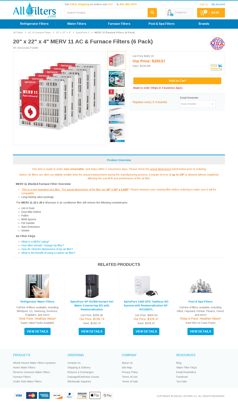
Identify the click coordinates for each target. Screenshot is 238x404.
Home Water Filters (24, 367)
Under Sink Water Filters (27, 381)
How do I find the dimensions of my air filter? (47, 249)
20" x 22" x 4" (63, 32)
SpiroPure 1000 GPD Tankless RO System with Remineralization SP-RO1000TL (146, 305)
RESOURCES (185, 355)
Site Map (127, 367)
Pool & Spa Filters (201, 301)
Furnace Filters (22, 376)
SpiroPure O (83, 32)
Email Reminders (186, 372)
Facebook (182, 376)
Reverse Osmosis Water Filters (31, 372)
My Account (218, 4)
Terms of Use (130, 376)
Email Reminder (189, 97)
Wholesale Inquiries (79, 381)
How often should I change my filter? (42, 245)
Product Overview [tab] (119, 160)
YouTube (181, 381)
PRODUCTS (21, 355)
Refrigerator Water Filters (37, 301)
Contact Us (74, 362)
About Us (127, 362)
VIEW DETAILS (37, 331)
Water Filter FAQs (186, 367)
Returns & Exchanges (80, 372)
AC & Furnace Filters (39, 32)
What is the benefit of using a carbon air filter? (48, 252)
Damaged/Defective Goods (83, 376)
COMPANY (129, 355)
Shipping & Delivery (79, 367)
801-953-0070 (128, 4)
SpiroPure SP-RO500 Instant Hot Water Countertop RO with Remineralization (91, 305)
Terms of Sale (130, 381)
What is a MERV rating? (35, 241)
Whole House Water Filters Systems (34, 362)
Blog (178, 362)
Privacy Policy (130, 372)
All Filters (18, 32)
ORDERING (75, 355)
